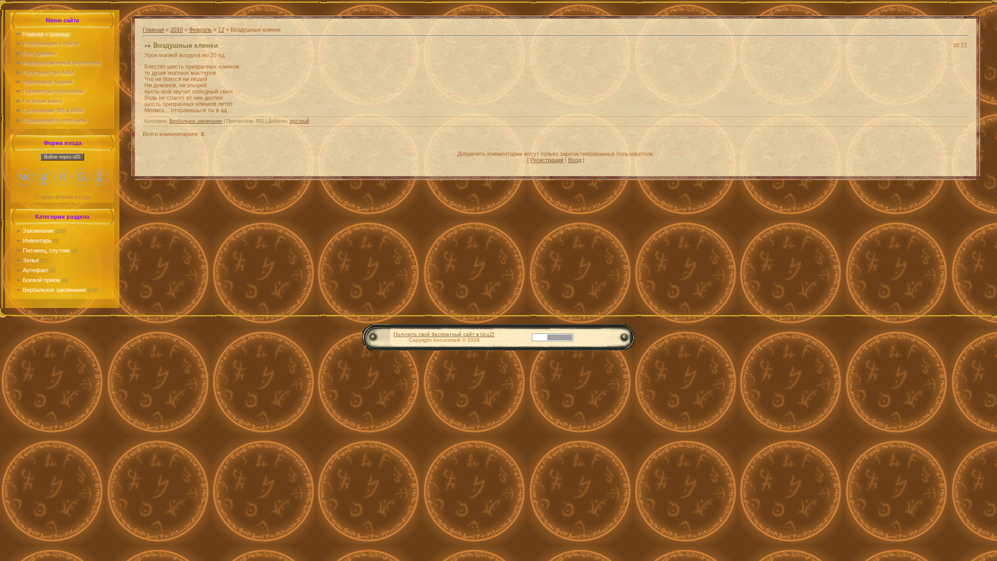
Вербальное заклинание (54, 290)
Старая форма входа (62, 197)
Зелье (31, 260)
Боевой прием (41, 280)
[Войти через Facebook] (43, 177)
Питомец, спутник (46, 250)
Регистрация (546, 160)
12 (221, 29)
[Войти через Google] (81, 177)
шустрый (299, 121)
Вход (574, 160)
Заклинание (38, 231)
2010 (176, 29)
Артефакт (35, 270)
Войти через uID (62, 156)
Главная (153, 29)
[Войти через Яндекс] (62, 177)
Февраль (200, 29)
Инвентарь (37, 240)
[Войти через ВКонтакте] (25, 177)
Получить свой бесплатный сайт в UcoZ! (444, 334)
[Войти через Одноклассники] (99, 177)
